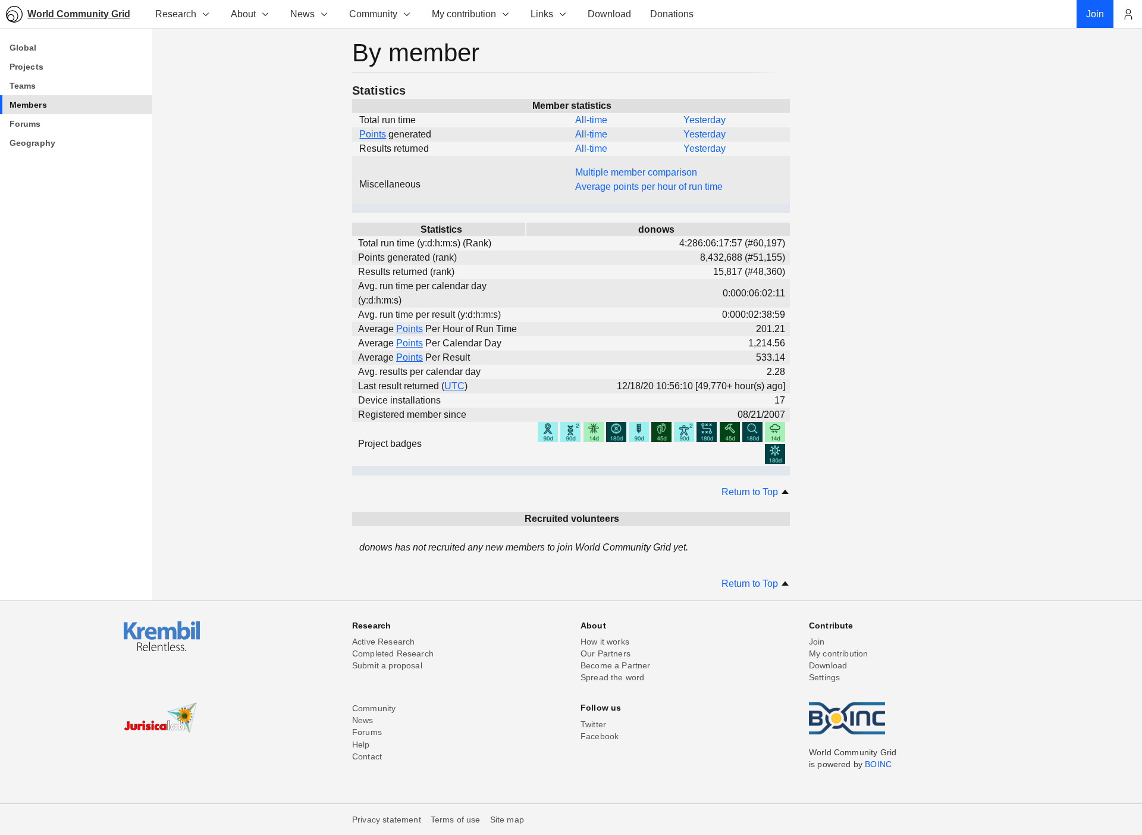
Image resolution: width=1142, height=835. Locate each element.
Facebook (600, 736)
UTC (454, 386)
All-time (591, 120)
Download (828, 665)
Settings (824, 677)
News (302, 14)
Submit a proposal (387, 665)
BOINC (878, 764)
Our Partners (605, 653)
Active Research (383, 641)
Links (542, 14)
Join (817, 641)
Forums (367, 732)
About (243, 14)
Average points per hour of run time (649, 187)
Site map (507, 819)
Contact (367, 756)
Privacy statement (386, 819)
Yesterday (704, 120)
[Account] (1127, 14)
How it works (605, 641)
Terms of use (456, 819)
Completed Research (393, 653)
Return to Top (750, 492)
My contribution (464, 14)
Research (175, 14)
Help (361, 744)
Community (373, 14)
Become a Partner (616, 665)
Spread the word (612, 677)
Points (372, 134)
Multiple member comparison (636, 172)
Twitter (593, 724)
